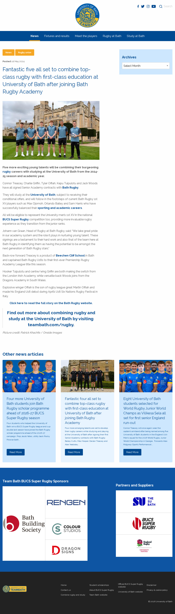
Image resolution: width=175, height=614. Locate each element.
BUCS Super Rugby (16, 219)
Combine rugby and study (73, 595)
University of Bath (42, 194)
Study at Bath (136, 36)
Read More (16, 452)
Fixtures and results (56, 36)
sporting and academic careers (60, 208)
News (35, 36)
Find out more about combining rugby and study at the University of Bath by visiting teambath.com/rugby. (51, 318)
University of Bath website (130, 592)
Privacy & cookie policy (157, 590)
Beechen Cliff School (70, 255)
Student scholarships (99, 585)
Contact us (66, 590)
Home (63, 585)
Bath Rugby (70, 187)
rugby (7, 171)
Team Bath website (98, 595)
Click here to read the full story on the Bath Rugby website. (51, 303)
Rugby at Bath (112, 36)
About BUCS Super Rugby (101, 590)
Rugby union (24, 52)
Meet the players (86, 36)
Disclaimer (151, 585)
